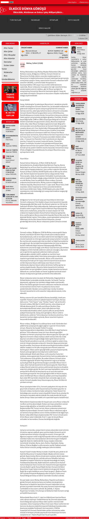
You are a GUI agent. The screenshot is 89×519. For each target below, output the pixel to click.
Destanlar (8, 62)
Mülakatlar (8, 72)
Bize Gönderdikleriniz (8, 77)
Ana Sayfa (72, 2)
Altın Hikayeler (10, 55)
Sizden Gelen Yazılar (8, 67)
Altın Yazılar (8, 48)
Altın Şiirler (8, 51)
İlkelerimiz (84, 2)
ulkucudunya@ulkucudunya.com (77, 518)
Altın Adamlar (9, 58)
